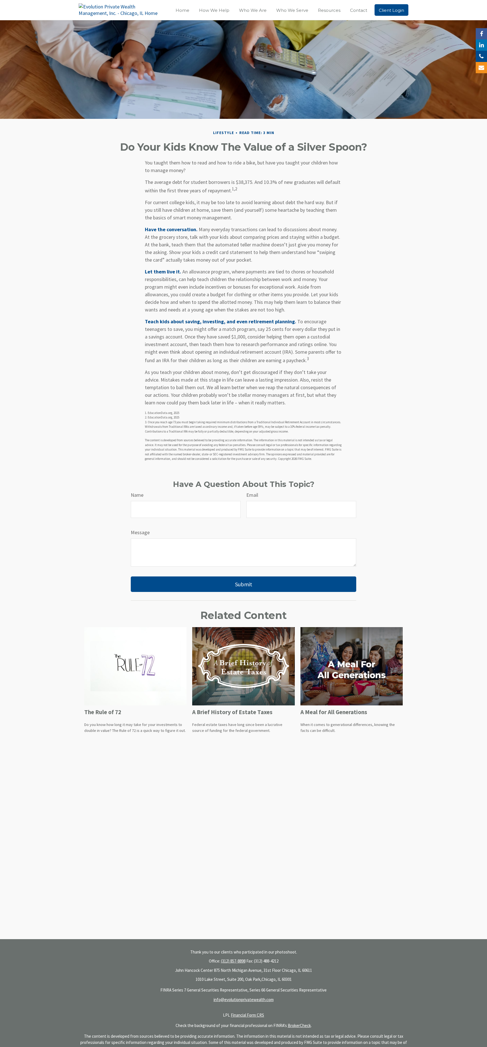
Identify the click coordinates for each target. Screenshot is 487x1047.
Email (252, 495)
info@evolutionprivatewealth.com (244, 999)
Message (140, 532)
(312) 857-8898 (233, 961)
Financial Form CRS (247, 1015)
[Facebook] (481, 33)
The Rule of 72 (102, 712)
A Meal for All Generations (333, 712)
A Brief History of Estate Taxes (232, 712)
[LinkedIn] (481, 45)
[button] (182, 10)
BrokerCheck (299, 1025)
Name (137, 495)
